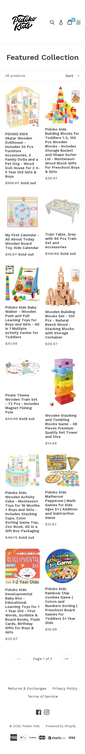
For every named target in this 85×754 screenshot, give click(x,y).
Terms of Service (42, 696)
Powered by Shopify (61, 726)
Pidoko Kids (31, 726)
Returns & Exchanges (27, 688)
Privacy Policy (64, 688)
